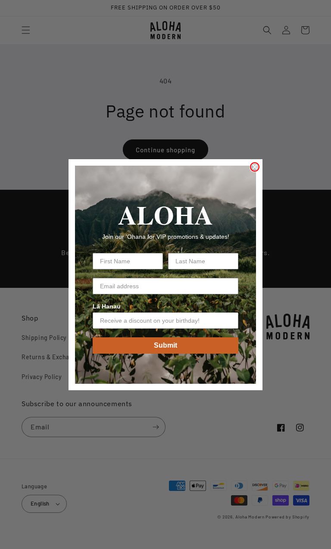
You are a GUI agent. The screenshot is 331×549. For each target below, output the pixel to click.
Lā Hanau (107, 306)
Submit (165, 345)
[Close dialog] (254, 167)
